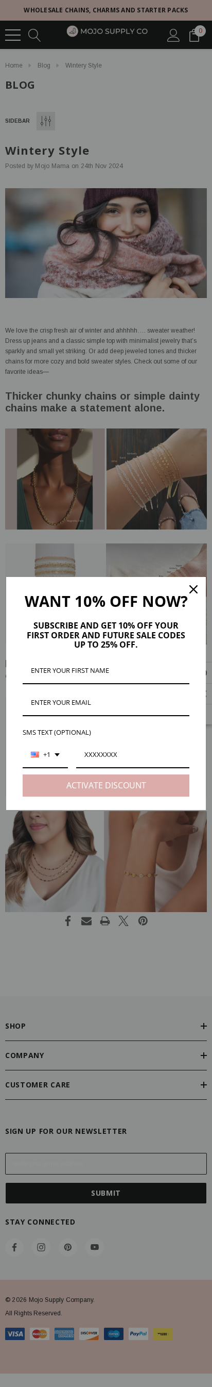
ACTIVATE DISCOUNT (106, 785)
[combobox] (45, 755)
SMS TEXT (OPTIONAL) (57, 732)
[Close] (193, 589)
